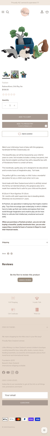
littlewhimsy (11, 427)
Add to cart (25, 117)
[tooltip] (46, 126)
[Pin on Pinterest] (12, 254)
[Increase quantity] (15, 105)
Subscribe (25, 403)
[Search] (9, 12)
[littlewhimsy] (25, 12)
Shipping (5, 242)
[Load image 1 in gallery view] (25, 44)
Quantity (5, 100)
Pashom (5, 83)
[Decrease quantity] (4, 105)
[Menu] (3, 12)
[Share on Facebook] (8, 254)
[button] (25, 125)
